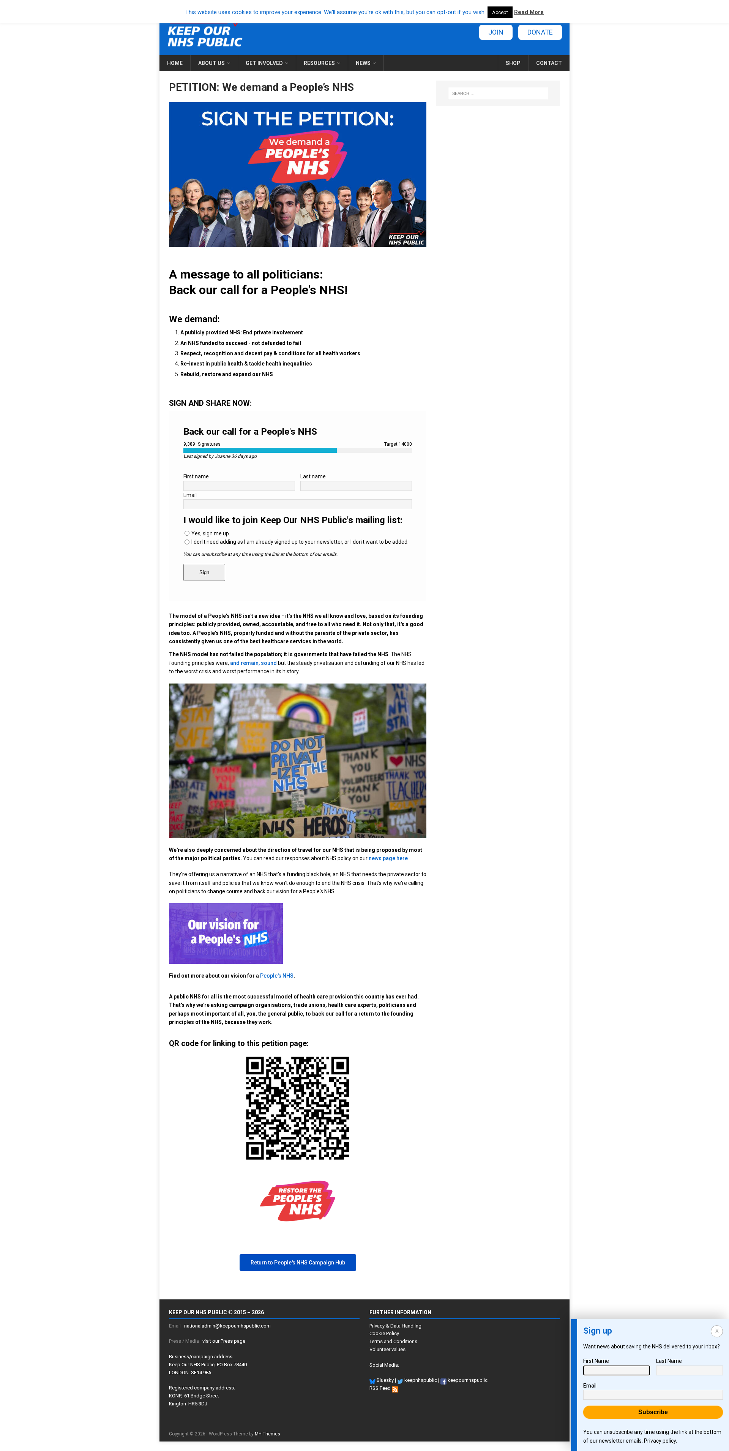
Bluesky (385, 1380)
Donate (540, 32)
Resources (319, 63)
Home (175, 63)
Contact (549, 63)
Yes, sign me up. (210, 533)
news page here (388, 858)
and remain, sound (253, 663)
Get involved (264, 63)
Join (495, 32)
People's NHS (276, 976)
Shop (513, 63)
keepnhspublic (420, 1380)
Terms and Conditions (393, 1341)
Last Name (669, 1361)
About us (211, 63)
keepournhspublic (467, 1380)
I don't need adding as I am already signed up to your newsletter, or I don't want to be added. (300, 542)
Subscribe (653, 1412)
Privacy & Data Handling (395, 1326)
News (363, 63)
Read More (529, 12)
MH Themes (267, 1434)
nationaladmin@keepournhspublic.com (227, 1326)
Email (190, 495)
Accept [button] (500, 12)
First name (196, 476)
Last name (313, 476)
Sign (204, 572)
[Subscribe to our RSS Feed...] (395, 1388)
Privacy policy (660, 1441)
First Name (596, 1361)
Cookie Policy (384, 1333)
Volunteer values (387, 1349)
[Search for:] (498, 93)
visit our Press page (223, 1341)
